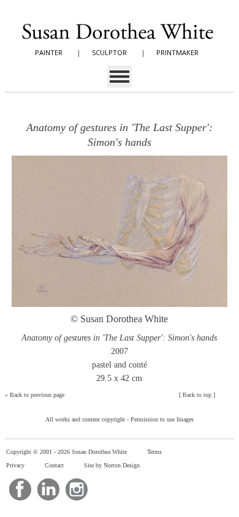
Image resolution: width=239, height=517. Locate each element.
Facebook (20, 489)
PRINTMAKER (177, 52)
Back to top (197, 394)
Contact (54, 465)
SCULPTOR (109, 52)
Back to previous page (37, 394)
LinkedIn (48, 489)
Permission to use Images (162, 419)
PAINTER (49, 52)
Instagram (77, 489)
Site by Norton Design (112, 465)
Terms (154, 451)
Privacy (15, 465)
